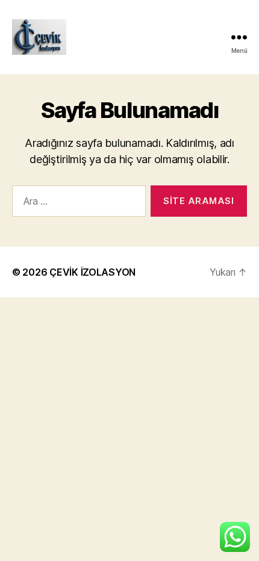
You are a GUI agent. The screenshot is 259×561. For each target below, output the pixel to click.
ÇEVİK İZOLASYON (92, 272)
